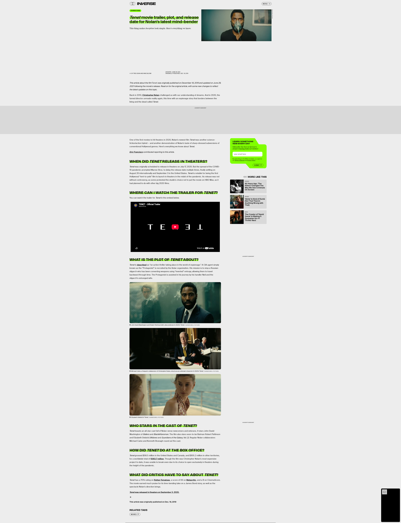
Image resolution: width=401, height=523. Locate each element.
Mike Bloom (147, 73)
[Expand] (383, 490)
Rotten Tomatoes (162, 480)
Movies (134, 514)
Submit (257, 165)
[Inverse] (146, 3)
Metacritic (191, 480)
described (142, 265)
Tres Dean (136, 73)
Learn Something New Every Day (243, 142)
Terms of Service (239, 160)
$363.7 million (157, 459)
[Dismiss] (397, 490)
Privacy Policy (251, 160)
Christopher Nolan (150, 95)
